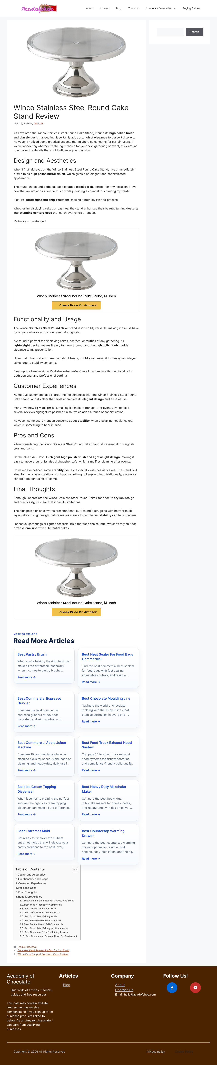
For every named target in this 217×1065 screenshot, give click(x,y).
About (89, 8)
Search (194, 32)
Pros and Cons (27, 887)
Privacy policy (155, 1051)
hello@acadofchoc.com (140, 994)
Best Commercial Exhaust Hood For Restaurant (51, 936)
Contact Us (124, 990)
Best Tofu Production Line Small (42, 912)
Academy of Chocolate (20, 979)
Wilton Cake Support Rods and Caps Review (42, 954)
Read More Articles (30, 896)
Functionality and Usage (33, 879)
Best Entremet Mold (33, 831)
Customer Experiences (32, 883)
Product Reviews (27, 946)
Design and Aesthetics (32, 874)
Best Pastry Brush (32, 654)
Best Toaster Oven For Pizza (40, 908)
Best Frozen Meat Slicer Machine (42, 920)
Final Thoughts (27, 892)
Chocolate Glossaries (159, 8)
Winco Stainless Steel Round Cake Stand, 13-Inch (76, 296)
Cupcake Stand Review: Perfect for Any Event (43, 950)
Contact (104, 8)
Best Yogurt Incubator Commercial (43, 904)
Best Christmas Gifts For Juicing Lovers (46, 932)
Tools (131, 8)
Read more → (26, 677)
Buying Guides (191, 8)
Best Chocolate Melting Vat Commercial (46, 928)
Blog (119, 8)
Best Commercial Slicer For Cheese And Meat (49, 900)
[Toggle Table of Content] (73, 869)
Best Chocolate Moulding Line (106, 698)
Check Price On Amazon (78, 305)
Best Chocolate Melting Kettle (40, 916)
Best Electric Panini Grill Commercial (43, 924)
